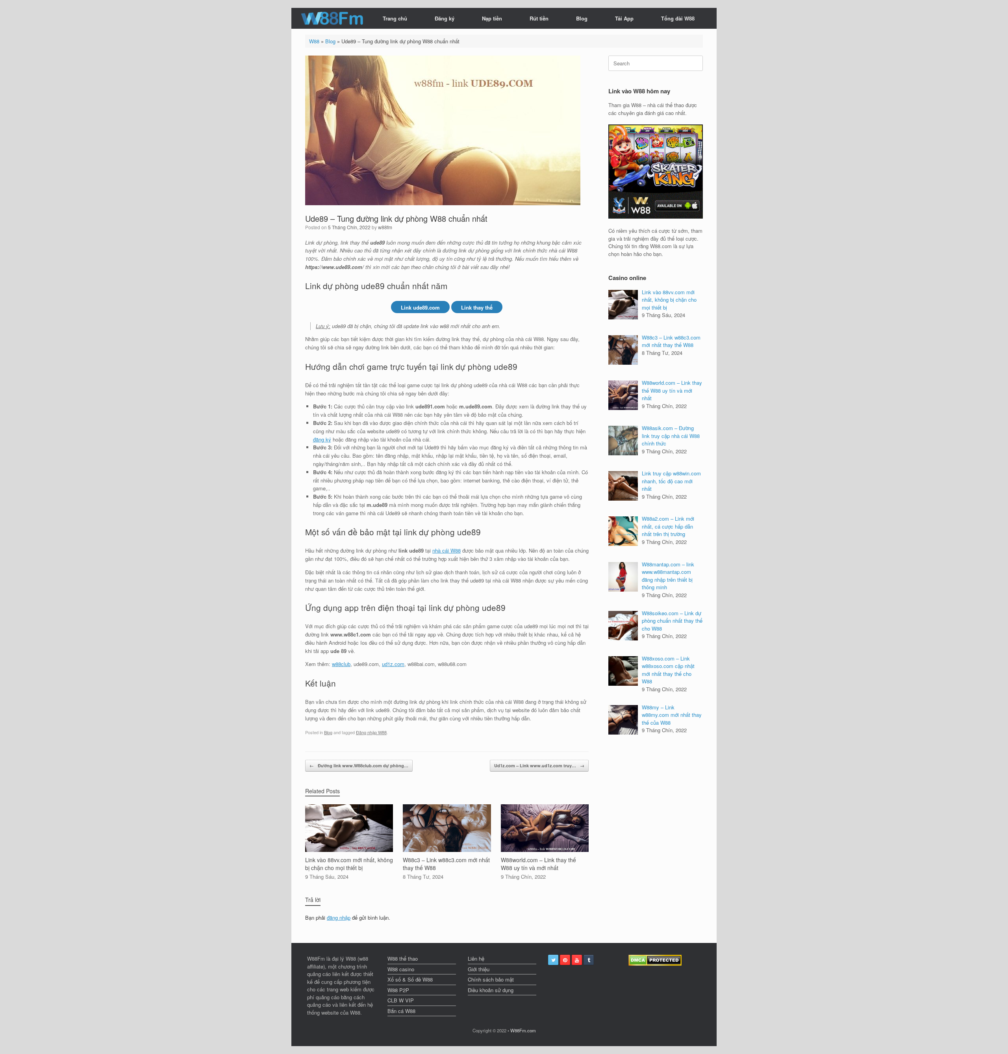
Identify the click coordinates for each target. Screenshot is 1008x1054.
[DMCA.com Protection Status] (655, 963)
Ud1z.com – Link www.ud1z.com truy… (539, 765)
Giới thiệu (478, 969)
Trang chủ (395, 18)
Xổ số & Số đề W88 (410, 979)
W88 (314, 41)
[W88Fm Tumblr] (589, 960)
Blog (581, 18)
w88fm (385, 227)
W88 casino (400, 969)
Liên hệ (476, 958)
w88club (341, 664)
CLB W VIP (400, 1000)
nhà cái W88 (446, 550)
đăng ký (322, 439)
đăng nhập (338, 917)
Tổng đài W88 (678, 18)
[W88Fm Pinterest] (565, 960)
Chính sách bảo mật (491, 979)
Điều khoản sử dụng (490, 990)
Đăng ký (444, 18)
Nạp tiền (492, 18)
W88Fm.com (523, 1030)
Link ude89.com (420, 307)
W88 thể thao (402, 958)
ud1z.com (393, 664)
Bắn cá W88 (401, 1011)
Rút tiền (539, 18)
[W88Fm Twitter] (553, 960)
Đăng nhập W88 (371, 732)
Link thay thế (477, 307)
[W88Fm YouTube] (577, 960)
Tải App (624, 18)
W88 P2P (398, 990)
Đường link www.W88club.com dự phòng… (358, 765)
